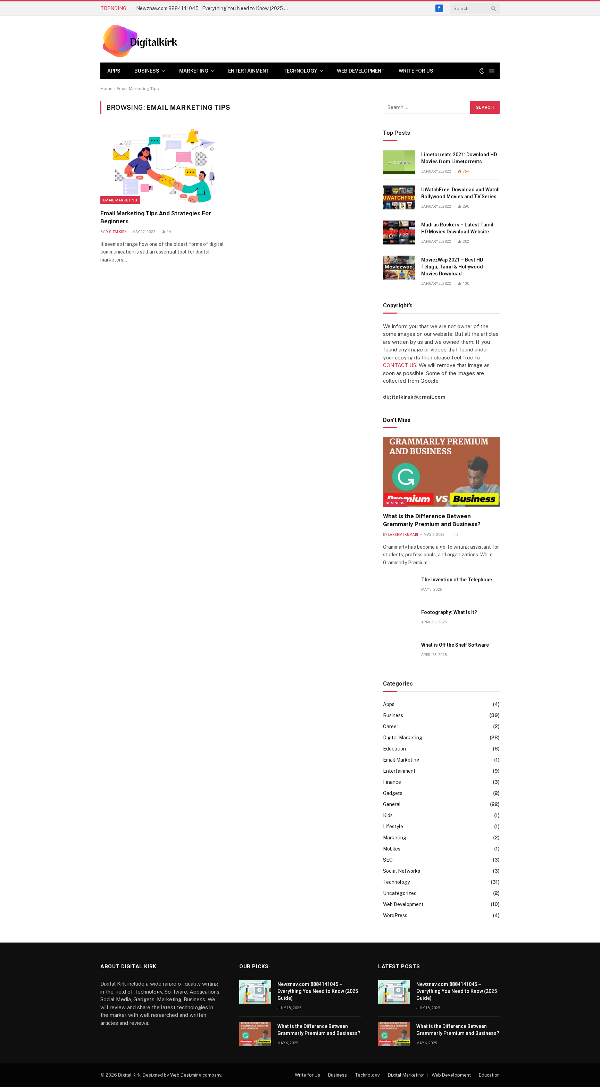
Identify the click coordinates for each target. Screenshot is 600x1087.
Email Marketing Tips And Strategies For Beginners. (155, 217)
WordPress (395, 915)
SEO (388, 860)
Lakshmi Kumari (403, 535)
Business (146, 71)
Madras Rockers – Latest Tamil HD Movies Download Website (457, 228)
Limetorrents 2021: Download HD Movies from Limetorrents (459, 158)
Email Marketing (120, 200)
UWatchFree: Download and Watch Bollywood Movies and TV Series (460, 193)
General (392, 804)
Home (106, 88)
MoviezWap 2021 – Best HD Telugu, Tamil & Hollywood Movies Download (452, 266)
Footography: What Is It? (449, 612)
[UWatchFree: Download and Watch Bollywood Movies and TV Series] (399, 197)
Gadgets (392, 793)
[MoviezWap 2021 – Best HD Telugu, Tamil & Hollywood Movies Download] (399, 268)
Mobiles (391, 849)
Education (394, 749)
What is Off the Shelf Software (455, 645)
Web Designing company (195, 1075)
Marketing (193, 71)
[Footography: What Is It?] (399, 620)
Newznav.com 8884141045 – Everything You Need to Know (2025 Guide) (317, 991)
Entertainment (248, 71)
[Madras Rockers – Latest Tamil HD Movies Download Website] (399, 232)
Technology (300, 71)
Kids (388, 815)
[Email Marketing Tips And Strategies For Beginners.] (164, 166)
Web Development (361, 71)
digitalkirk (116, 232)
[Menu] (491, 71)
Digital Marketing (402, 737)
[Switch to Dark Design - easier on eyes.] (482, 71)
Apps (113, 71)
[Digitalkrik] (142, 39)
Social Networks (401, 871)
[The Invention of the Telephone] (399, 587)
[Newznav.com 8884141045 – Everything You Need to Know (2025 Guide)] (255, 992)
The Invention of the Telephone (456, 579)
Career (390, 726)
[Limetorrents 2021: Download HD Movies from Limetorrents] (399, 162)
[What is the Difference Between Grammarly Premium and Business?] (441, 472)
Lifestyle (393, 826)
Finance (392, 782)
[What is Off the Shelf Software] (399, 653)
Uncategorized (400, 893)
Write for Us (416, 71)
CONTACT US (399, 365)
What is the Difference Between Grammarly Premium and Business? (212, 8)
